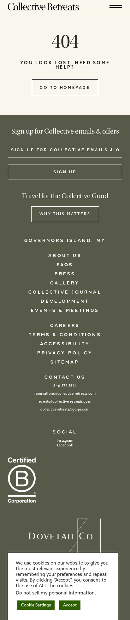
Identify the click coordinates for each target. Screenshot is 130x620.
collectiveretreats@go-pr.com (64, 409)
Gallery (65, 283)
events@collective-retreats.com (65, 402)
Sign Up (65, 172)
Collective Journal (65, 292)
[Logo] (43, 6)
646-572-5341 (64, 386)
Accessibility (65, 344)
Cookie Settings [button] (36, 605)
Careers (65, 326)
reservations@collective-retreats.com (65, 394)
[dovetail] (65, 537)
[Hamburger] (115, 6)
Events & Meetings (65, 310)
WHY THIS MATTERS (65, 214)
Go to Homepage (65, 87)
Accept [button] (70, 605)
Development (65, 301)
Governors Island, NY (65, 240)
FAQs (65, 265)
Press (65, 274)
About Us (65, 256)
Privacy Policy (65, 353)
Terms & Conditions (65, 335)
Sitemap (64, 362)
